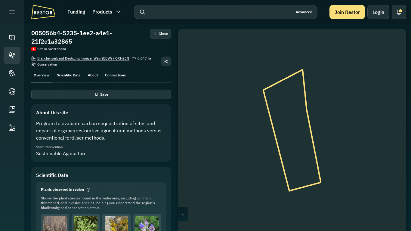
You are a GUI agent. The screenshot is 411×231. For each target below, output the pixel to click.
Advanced (304, 12)
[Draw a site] (393, 42)
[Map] (12, 37)
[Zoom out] (393, 126)
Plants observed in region (62, 189)
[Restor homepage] (43, 12)
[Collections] (12, 109)
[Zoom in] (393, 114)
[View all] (393, 85)
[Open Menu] (12, 12)
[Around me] (393, 100)
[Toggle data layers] (393, 57)
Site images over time (297, 214)
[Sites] (12, 55)
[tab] (41, 74)
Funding (76, 12)
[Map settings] (393, 71)
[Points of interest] (12, 73)
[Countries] (12, 91)
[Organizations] (12, 127)
